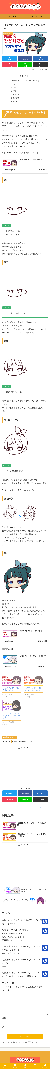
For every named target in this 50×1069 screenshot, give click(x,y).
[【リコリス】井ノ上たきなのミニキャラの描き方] (11, 705)
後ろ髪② (16, 98)
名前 (4, 1018)
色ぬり (15, 101)
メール (5, 1027)
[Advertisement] (25, 767)
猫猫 (15, 742)
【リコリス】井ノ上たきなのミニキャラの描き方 (11, 715)
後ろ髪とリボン (19, 95)
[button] (45, 540)
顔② (14, 87)
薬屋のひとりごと (10, 737)
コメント (6, 990)
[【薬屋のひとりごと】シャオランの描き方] (33, 680)
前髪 (14, 91)
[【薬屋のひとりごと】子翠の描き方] (11, 680)
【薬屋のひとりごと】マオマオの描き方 (26, 81)
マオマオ (7, 742)
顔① (14, 84)
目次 (22, 76)
